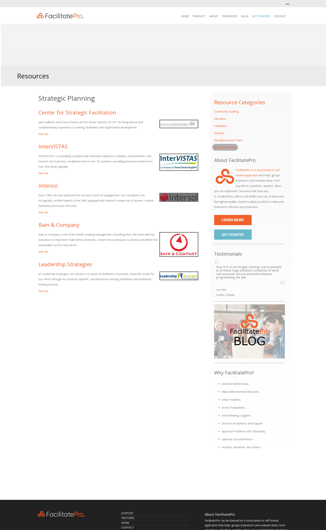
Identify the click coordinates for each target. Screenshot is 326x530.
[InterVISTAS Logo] (179, 162)
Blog (244, 16)
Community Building (226, 111)
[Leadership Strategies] (179, 276)
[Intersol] (179, 197)
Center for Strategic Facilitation (77, 112)
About (213, 16)
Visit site (43, 134)
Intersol (48, 185)
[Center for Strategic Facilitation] (179, 124)
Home (185, 16)
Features (127, 518)
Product (199, 16)
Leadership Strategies (65, 264)
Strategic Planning (225, 147)
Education (220, 118)
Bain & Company (59, 224)
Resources (229, 16)
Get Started (261, 16)
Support (127, 513)
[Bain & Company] (179, 244)
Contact (280, 16)
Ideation (219, 133)
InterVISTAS (53, 146)
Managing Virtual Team (228, 140)
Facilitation (220, 126)
